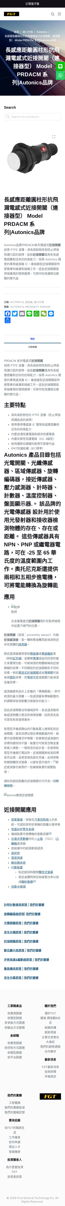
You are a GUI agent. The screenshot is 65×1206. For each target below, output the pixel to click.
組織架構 (50, 1027)
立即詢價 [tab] (32, 347)
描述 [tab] (32, 339)
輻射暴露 (27, 882)
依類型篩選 (14, 1018)
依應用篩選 (14, 1013)
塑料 (13, 677)
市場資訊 (50, 1076)
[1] (54, 761)
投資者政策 (14, 1176)
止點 (40, 839)
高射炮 (15, 853)
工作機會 (14, 1137)
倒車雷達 (17, 819)
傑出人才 (14, 1147)
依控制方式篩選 (15, 1047)
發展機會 (14, 1151)
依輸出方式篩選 (15, 1027)
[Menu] (59, 14)
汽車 (37, 819)
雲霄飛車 (17, 858)
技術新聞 (50, 1071)
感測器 (29, 302)
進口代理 (39, 302)
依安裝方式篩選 (15, 1022)
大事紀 (50, 1042)
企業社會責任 (50, 1037)
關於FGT (50, 1013)
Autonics (17, 302)
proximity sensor (37, 306)
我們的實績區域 (15, 1107)
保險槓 (44, 819)
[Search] (52, 14)
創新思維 (50, 1032)
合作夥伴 (50, 1051)
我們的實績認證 (15, 1112)
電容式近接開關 (28, 672)
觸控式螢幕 (46, 872)
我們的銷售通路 (50, 1046)
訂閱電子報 (32, 3)
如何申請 (14, 1142)
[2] (50, 833)
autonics (17, 306)
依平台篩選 (14, 1057)
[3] (34, 881)
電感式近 (33, 677)
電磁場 (34, 653)
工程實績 (14, 1103)
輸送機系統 (18, 863)
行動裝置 (17, 867)
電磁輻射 (47, 653)
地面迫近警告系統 (22, 829)
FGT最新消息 (50, 1067)
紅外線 (17, 658)
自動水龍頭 (18, 886)
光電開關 (47, 672)
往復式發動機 (20, 839)
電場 (36, 658)
